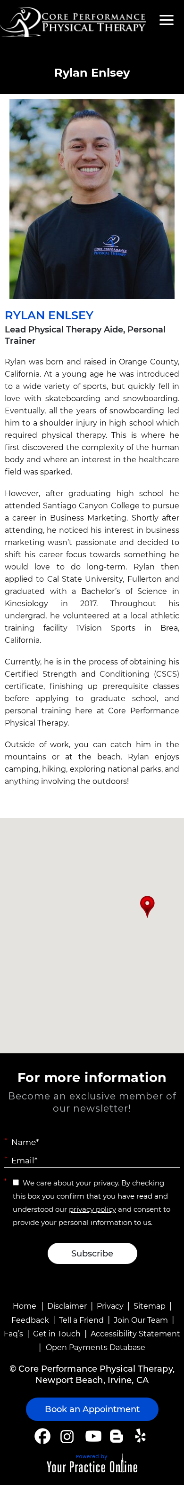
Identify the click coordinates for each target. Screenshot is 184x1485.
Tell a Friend (81, 1320)
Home (24, 1306)
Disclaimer (67, 1306)
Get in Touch (57, 1333)
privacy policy (92, 1209)
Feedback (30, 1320)
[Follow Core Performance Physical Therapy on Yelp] (142, 1436)
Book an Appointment (92, 1409)
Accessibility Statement (135, 1333)
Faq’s (13, 1333)
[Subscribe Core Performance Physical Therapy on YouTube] (92, 1436)
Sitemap (150, 1306)
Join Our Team (141, 1320)
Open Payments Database (95, 1347)
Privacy (110, 1306)
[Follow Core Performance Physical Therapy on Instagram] (66, 1436)
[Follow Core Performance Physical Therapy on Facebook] (42, 1436)
